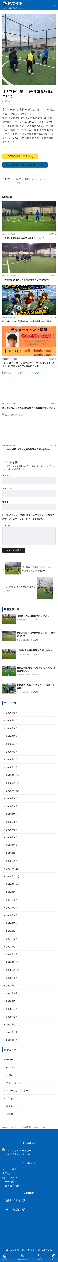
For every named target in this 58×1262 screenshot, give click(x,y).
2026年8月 (12, 712)
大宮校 (19, 183)
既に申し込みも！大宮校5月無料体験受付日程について (28, 407)
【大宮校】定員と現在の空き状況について (19, 588)
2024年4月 (12, 931)
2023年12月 (12, 962)
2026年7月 (12, 720)
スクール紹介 (9, 1169)
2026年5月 (12, 736)
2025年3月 (12, 845)
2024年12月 (12, 868)
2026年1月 (12, 767)
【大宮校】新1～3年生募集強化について (36, 1127)
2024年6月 (12, 915)
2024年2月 (12, 946)
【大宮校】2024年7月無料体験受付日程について (25, 279)
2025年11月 (12, 783)
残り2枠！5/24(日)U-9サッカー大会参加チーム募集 (27, 321)
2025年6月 (12, 822)
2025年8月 (12, 806)
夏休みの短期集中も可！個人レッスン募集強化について (36, 669)
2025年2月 (12, 853)
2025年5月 (12, 829)
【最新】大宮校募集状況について (33, 615)
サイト (5, 501)
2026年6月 (12, 728)
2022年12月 (12, 1040)
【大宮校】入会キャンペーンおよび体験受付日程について (38, 568)
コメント (7, 525)
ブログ (9, 1098)
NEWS (7, 101)
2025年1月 (12, 861)
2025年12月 (12, 775)
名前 (5, 475)
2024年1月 (12, 954)
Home (5, 1127)
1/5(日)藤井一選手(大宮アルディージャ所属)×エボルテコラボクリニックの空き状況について (28, 364)
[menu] (54, 3)
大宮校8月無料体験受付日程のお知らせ (36, 650)
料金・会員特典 (10, 1185)
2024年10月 (12, 884)
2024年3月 (12, 938)
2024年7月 (12, 907)
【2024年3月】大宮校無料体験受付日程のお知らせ (26, 449)
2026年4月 (12, 744)
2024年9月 (12, 892)
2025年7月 (12, 814)
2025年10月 (12, 790)
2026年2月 (12, 759)
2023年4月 (12, 1009)
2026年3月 (12, 751)
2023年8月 (12, 977)
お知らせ (29, 178)
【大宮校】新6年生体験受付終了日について (23, 238)
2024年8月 (12, 900)
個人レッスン (13, 1106)
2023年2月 (12, 1024)
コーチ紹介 (8, 1181)
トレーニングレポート (18, 1090)
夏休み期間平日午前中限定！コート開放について (36, 634)
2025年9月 (12, 798)
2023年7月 (12, 985)
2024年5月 (12, 923)
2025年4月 (12, 837)
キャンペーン (41, 178)
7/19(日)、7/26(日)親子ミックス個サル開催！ (36, 686)
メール (6, 488)
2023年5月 (12, 1001)
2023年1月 (12, 1032)
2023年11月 (12, 970)
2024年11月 (12, 876)
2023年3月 (12, 1016)
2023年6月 (12, 993)
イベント (11, 1067)
